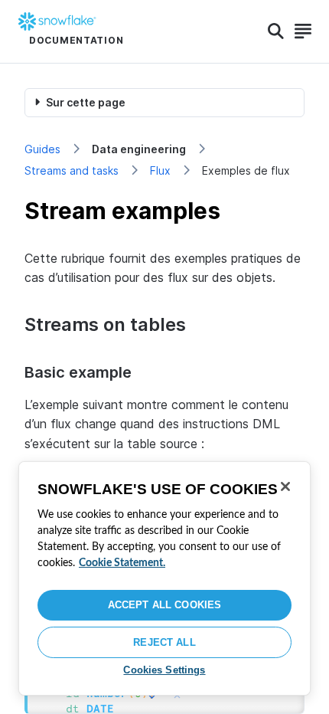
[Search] (276, 31)
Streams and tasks (71, 170)
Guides (42, 149)
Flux (160, 170)
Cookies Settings (164, 670)
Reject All (164, 642)
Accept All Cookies (164, 605)
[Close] (285, 486)
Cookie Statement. (122, 563)
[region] (164, 578)
